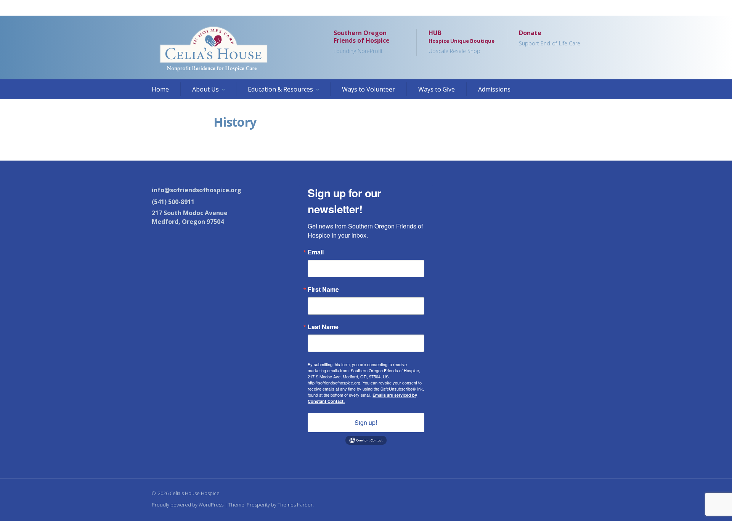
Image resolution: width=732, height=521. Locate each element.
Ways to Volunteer (368, 89)
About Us (205, 89)
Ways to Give (436, 89)
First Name (323, 289)
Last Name (323, 327)
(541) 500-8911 (173, 202)
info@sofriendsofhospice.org (196, 190)
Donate (549, 38)
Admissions (494, 89)
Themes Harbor (295, 504)
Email (316, 252)
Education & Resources (280, 89)
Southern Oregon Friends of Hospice (362, 42)
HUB (461, 42)
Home (160, 89)
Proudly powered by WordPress (187, 504)
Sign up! (366, 422)
